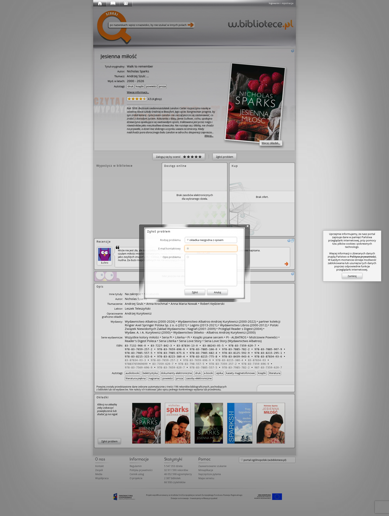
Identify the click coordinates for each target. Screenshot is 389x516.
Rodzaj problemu (170, 240)
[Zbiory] (112, 3)
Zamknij (352, 276)
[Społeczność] (125, 3)
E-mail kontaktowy (169, 248)
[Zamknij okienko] (247, 226)
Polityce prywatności (363, 256)
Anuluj (217, 292)
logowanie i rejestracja (281, 3)
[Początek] (99, 3)
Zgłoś (195, 292)
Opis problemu (172, 257)
